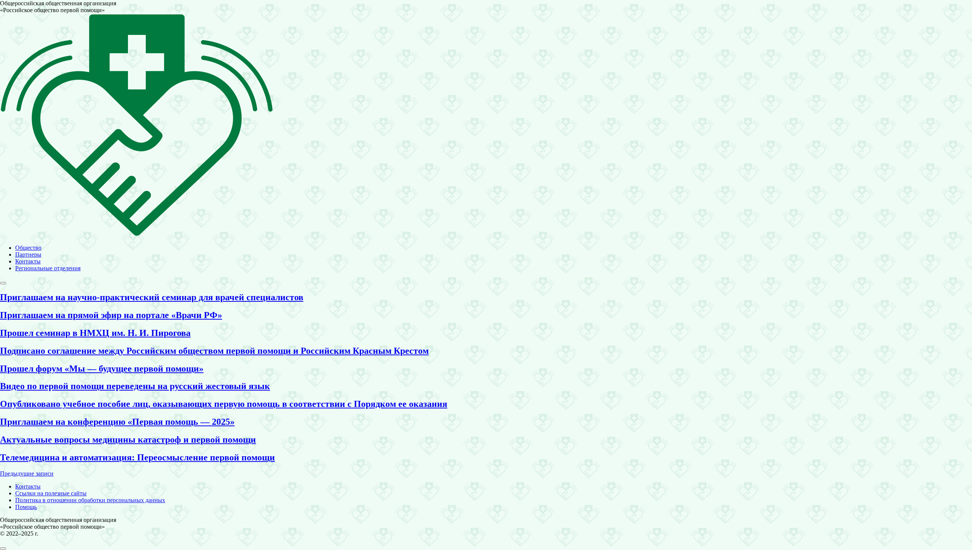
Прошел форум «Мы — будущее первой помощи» (102, 368)
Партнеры (28, 254)
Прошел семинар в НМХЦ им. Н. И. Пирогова (95, 333)
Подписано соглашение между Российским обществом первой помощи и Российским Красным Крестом (214, 351)
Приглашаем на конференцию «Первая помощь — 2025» (117, 422)
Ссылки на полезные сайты (51, 493)
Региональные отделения (47, 268)
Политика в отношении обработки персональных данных (90, 500)
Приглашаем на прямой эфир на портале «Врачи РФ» (111, 315)
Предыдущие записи (27, 473)
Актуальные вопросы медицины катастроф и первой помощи (128, 439)
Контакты (28, 261)
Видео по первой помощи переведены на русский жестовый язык (135, 386)
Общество (28, 247)
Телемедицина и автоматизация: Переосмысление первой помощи (137, 457)
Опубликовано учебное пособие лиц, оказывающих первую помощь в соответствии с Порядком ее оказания (223, 404)
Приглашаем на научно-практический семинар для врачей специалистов (151, 297)
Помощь (26, 507)
